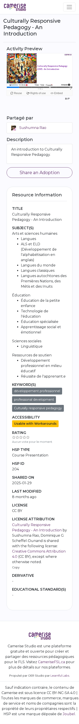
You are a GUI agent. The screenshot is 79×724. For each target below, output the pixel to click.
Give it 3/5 (21, 437)
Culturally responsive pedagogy (38, 408)
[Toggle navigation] (69, 7)
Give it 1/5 (14, 437)
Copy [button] (16, 567)
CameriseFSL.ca (51, 662)
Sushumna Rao (32, 128)
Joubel (69, 714)
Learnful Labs (59, 675)
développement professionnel (37, 391)
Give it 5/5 (28, 437)
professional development (34, 400)
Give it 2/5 (17, 437)
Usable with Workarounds (35, 424)
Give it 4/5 (24, 437)
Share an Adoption (40, 172)
